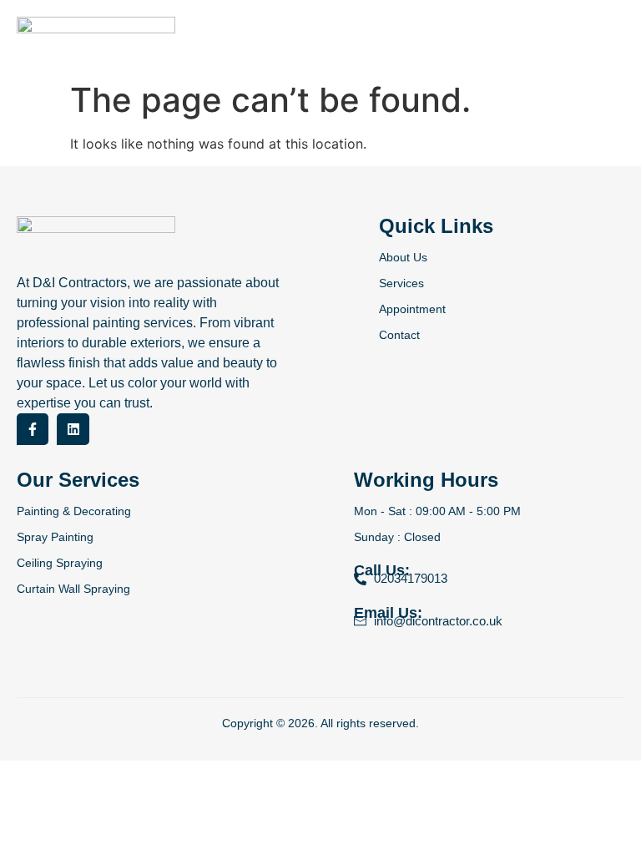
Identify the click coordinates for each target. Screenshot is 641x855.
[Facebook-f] (32, 429)
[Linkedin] (72, 429)
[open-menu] (620, 37)
